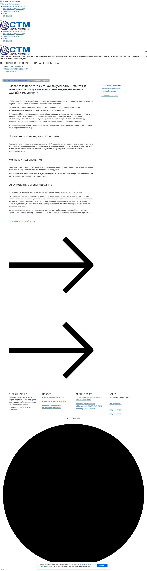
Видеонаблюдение (109, 91)
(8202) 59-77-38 (22, 69)
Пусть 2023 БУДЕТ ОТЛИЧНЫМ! (54, 401)
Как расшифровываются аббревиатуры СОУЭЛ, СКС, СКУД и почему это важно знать (89, 406)
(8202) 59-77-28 (10, 69)
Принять (102, 565)
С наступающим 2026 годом (53, 397)
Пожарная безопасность (111, 88)
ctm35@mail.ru (10, 71)
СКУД (104, 93)
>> (89, 566)
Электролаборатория (110, 96)
